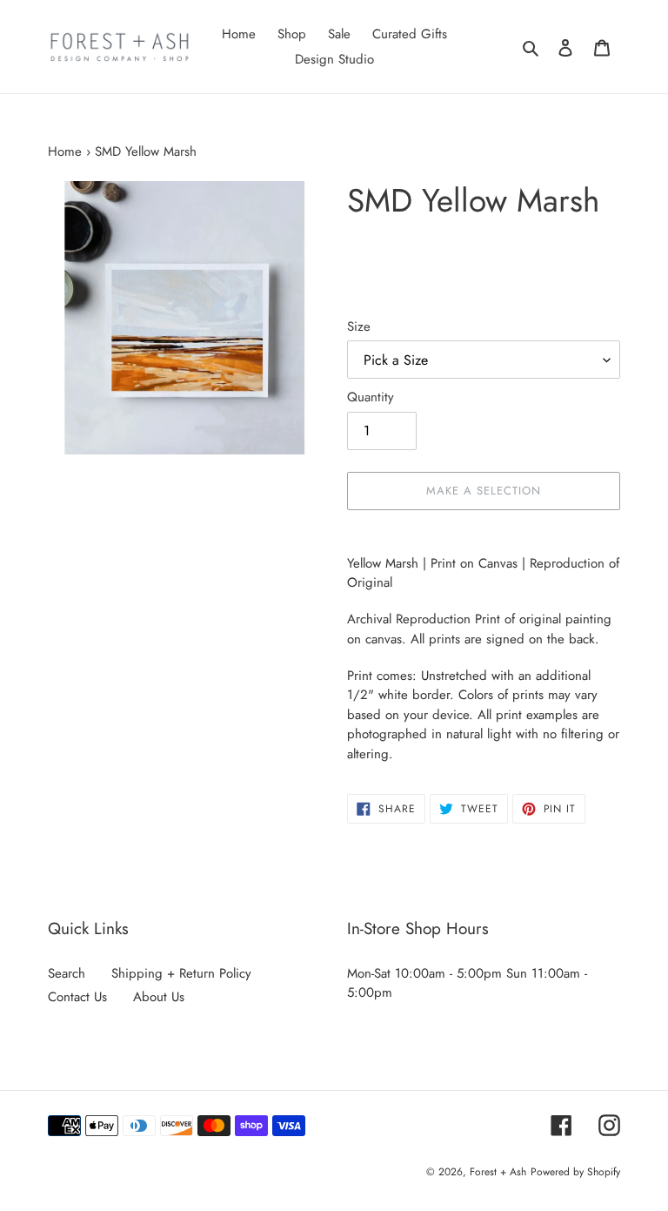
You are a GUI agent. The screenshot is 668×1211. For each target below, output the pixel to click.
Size (359, 326)
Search (66, 973)
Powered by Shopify (575, 1172)
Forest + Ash (498, 1172)
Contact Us (77, 996)
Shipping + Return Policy (181, 973)
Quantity (370, 397)
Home (65, 151)
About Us (158, 996)
